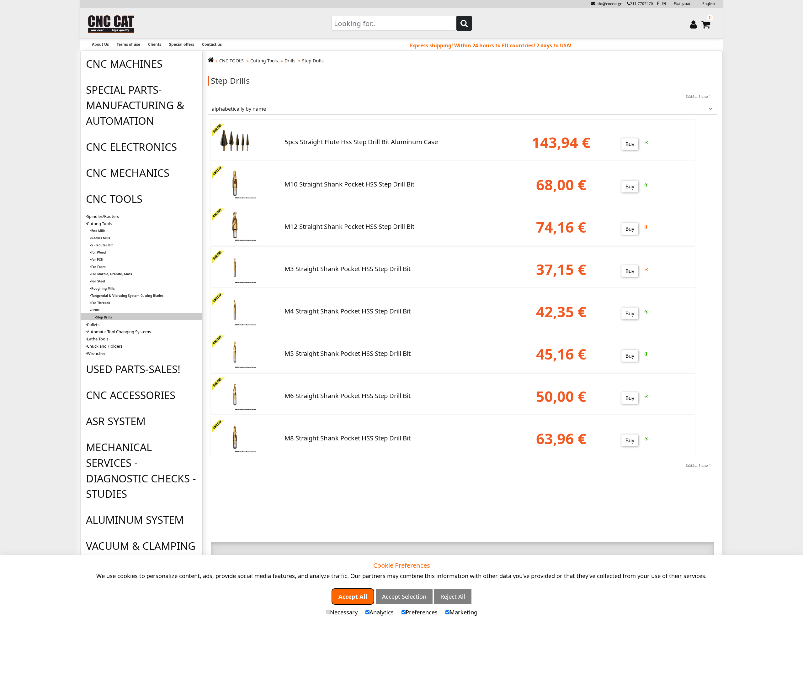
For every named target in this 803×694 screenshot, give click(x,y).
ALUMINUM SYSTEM (135, 520)
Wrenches (96, 353)
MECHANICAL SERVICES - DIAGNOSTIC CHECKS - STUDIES (141, 470)
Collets (93, 324)
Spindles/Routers (103, 216)
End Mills (98, 231)
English (708, 3)
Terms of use (128, 44)
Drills (95, 310)
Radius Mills (100, 238)
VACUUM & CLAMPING (140, 546)
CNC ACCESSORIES (130, 395)
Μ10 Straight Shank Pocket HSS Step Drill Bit (349, 184)
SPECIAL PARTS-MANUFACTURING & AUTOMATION (135, 105)
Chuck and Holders (104, 346)
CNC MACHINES (124, 63)
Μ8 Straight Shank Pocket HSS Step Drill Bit (348, 438)
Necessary (344, 612)
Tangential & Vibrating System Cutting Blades (127, 295)
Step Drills (313, 61)
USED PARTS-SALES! (133, 369)
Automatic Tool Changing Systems (119, 331)
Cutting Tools (99, 223)
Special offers (181, 44)
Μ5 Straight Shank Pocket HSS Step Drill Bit (348, 353)
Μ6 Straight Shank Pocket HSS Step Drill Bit (348, 395)
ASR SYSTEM (116, 421)
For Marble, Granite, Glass (111, 274)
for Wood (98, 252)
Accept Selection (404, 596)
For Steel (98, 281)
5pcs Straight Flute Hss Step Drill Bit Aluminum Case (361, 141)
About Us (100, 44)
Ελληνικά (682, 3)
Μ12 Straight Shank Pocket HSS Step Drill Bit (349, 226)
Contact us (212, 44)
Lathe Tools (97, 339)
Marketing (463, 612)
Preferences (422, 612)
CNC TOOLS (114, 199)
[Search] (464, 23)
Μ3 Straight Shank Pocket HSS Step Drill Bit (348, 268)
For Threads (100, 303)
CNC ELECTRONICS (131, 146)
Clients (154, 44)
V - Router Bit (102, 245)
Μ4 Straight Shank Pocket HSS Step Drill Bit (348, 311)
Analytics (382, 612)
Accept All (352, 596)
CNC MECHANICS (127, 173)
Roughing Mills (103, 288)
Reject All (452, 596)
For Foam (98, 267)
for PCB (97, 259)
